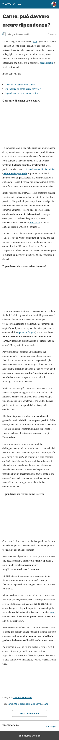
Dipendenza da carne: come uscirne (22, 93)
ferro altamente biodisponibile (40, 169)
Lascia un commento (29, 713)
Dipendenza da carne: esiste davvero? (23, 88)
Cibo (16, 704)
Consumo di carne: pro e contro (20, 84)
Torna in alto (51, 727)
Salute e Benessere (22, 697)
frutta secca (34, 222)
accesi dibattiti (46, 62)
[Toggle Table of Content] (4, 80)
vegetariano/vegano (26, 332)
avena (53, 612)
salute (45, 704)
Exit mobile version (30, 735)
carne (10, 704)
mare (35, 41)
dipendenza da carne (30, 704)
